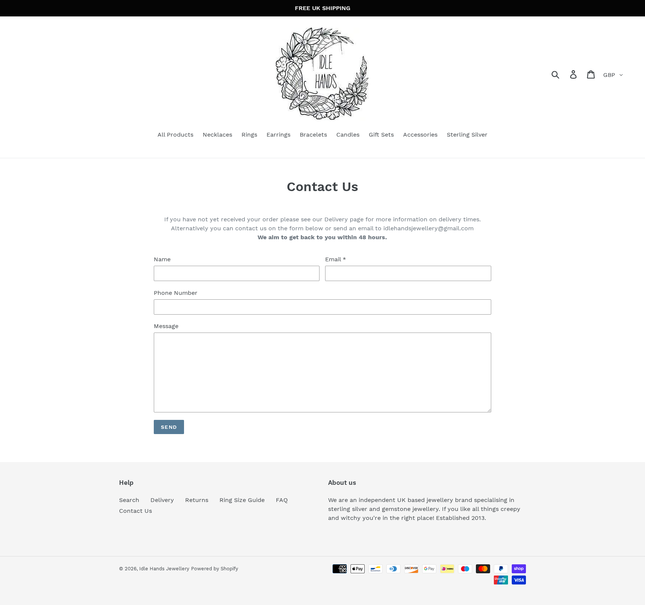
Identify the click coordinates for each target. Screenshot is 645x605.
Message (166, 326)
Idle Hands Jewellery (164, 568)
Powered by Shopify (214, 568)
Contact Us (135, 510)
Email (335, 259)
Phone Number (175, 292)
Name (162, 259)
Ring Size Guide (242, 499)
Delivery (162, 499)
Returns (196, 499)
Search (129, 499)
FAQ (282, 499)
